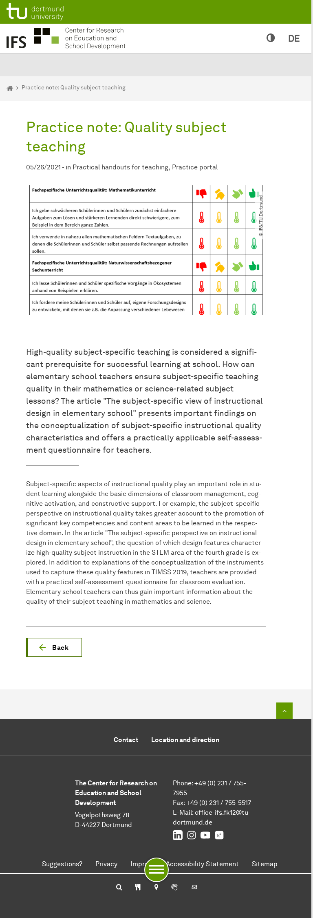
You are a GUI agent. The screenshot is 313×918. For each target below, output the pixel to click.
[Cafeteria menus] (138, 888)
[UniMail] (194, 888)
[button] (54, 647)
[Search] (119, 888)
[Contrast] (271, 38)
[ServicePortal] (174, 888)
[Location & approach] (156, 888)
